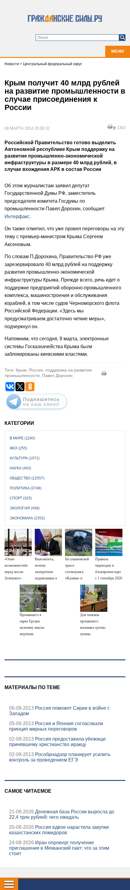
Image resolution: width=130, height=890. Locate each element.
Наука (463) (20, 468)
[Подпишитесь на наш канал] (37, 410)
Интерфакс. (18, 216)
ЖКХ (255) (18, 448)
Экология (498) (25, 508)
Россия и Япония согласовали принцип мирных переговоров (56, 726)
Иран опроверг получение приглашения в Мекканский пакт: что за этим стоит (59, 848)
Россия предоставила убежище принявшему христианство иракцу (57, 741)
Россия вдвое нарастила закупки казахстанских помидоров (59, 830)
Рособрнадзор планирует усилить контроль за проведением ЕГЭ (59, 757)
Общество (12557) (27, 478)
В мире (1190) (22, 438)
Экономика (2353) (27, 518)
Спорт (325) (21, 498)
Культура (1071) (25, 458)
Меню (117, 51)
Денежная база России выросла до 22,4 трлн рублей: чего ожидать (61, 814)
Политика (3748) (25, 488)
